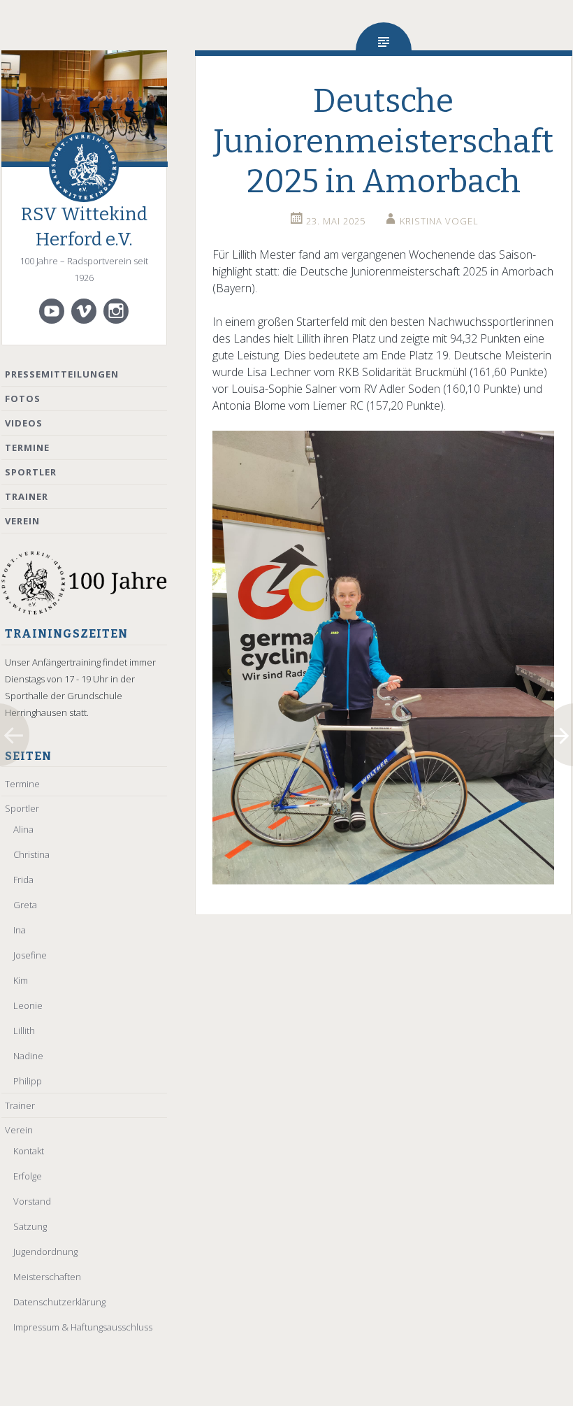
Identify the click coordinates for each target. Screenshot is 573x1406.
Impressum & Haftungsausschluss (82, 1327)
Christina (31, 854)
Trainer (26, 496)
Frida (23, 879)
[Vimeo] (83, 311)
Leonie (28, 1005)
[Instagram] (116, 311)
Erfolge (27, 1176)
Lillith (24, 1030)
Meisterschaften (47, 1276)
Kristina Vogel (439, 221)
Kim (20, 980)
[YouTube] (51, 311)
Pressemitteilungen (62, 374)
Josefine (30, 955)
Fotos (23, 398)
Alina (23, 829)
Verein (22, 521)
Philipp (27, 1081)
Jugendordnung (45, 1251)
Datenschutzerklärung (59, 1302)
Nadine (28, 1055)
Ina (19, 930)
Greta (25, 904)
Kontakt (28, 1151)
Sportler (31, 472)
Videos (24, 423)
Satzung (30, 1226)
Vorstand (32, 1201)
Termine (27, 447)
